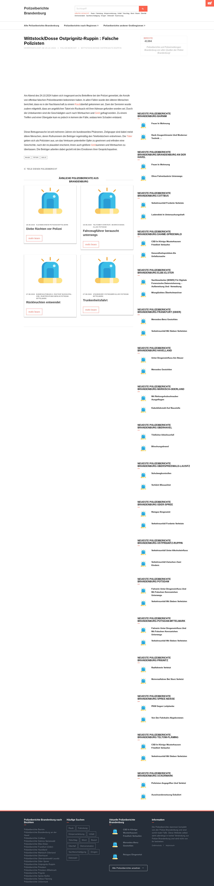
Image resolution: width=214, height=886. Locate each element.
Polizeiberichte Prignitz (34, 873)
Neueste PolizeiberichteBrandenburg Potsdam (154, 580)
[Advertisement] (78, 73)
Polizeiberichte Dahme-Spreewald (39, 841)
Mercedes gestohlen (161, 369)
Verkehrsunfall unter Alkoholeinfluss (169, 550)
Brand (137, 13)
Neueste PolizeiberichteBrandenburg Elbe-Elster (156, 271)
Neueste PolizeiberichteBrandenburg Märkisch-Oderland (161, 387)
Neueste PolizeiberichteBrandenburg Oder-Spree (155, 503)
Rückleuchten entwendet (43, 302)
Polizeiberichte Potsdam (35, 867)
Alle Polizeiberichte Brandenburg (41, 25)
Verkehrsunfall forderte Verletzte (167, 203)
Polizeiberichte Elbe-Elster (36, 844)
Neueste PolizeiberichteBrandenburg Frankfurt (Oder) (159, 310)
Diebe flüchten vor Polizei (44, 228)
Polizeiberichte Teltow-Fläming (38, 879)
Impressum (170, 845)
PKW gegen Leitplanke (162, 706)
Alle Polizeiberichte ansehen (126, 868)
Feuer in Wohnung (160, 123)
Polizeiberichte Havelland (35, 850)
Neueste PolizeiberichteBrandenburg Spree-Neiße (156, 697)
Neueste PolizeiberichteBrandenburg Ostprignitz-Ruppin (160, 541)
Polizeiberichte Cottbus (34, 838)
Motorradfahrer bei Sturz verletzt (167, 679)
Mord (132, 13)
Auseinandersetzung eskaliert (166, 795)
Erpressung (119, 16)
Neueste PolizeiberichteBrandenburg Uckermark (155, 774)
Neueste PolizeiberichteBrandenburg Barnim (154, 114)
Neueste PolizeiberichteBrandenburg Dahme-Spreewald (160, 232)
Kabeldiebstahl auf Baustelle (165, 408)
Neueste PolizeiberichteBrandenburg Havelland (155, 349)
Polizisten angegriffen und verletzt (168, 783)
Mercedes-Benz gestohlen (164, 319)
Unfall (119, 13)
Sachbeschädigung (93, 16)
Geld (97, 113)
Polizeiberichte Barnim (34, 829)
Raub (93, 13)
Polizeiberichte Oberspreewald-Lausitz (41, 858)
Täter (129, 136)
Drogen (103, 16)
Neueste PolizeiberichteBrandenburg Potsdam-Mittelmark (161, 619)
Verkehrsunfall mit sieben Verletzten (169, 331)
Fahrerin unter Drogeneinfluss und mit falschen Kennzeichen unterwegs (168, 592)
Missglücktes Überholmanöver (166, 292)
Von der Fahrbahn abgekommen (167, 718)
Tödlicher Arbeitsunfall (162, 435)
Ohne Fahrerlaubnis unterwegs (166, 176)
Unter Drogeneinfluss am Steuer (167, 358)
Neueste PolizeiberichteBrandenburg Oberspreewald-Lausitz (164, 464)
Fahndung (99, 13)
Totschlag (126, 13)
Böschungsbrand (160, 446)
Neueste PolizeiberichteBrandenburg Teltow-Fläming (158, 736)
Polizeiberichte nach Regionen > (81, 25)
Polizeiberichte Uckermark (36, 881)
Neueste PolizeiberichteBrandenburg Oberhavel (155, 426)
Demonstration (80, 16)
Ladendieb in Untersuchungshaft (167, 214)
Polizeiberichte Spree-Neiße (37, 876)
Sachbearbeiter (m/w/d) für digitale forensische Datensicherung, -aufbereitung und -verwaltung (169, 283)
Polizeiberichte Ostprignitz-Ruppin (39, 864)
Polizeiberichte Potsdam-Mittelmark (40, 870)
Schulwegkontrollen (161, 473)
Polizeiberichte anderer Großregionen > (124, 25)
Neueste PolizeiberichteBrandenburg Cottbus (154, 194)
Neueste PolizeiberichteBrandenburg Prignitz (154, 659)
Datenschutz (157, 845)
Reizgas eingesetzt (160, 512)
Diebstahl (110, 16)
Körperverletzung (110, 13)
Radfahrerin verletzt (161, 667)
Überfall (143, 13)
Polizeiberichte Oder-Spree (36, 861)
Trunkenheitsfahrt (95, 300)
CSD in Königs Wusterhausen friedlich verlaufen (132, 832)
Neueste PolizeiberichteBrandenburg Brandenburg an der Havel (162, 154)
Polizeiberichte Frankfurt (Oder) (38, 847)
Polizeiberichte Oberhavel (36, 855)
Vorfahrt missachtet (161, 485)
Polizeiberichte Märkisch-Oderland (40, 852)
